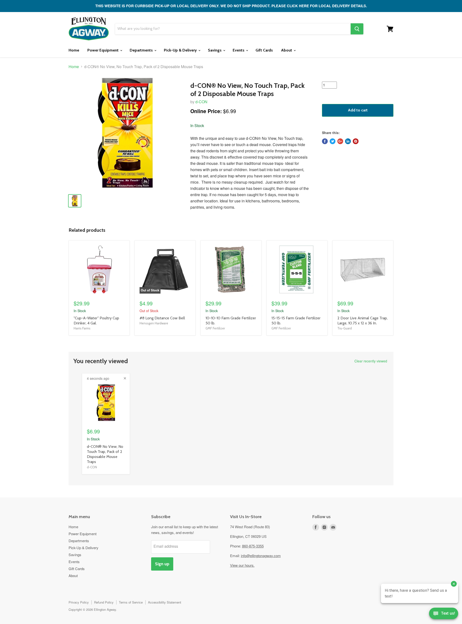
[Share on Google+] (340, 141)
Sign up (162, 563)
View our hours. (242, 565)
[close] (124, 378)
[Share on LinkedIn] (348, 141)
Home (74, 50)
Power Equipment (103, 50)
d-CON (201, 101)
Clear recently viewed (370, 361)
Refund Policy (104, 602)
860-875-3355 (253, 545)
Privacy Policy (79, 602)
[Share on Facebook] (325, 141)
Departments (142, 50)
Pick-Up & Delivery (181, 50)
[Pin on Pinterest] (356, 141)
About (287, 50)
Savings (215, 50)
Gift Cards (264, 50)
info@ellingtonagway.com (261, 555)
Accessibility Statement (164, 602)
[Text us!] (443, 614)
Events (239, 50)
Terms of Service (131, 602)
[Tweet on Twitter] (332, 141)
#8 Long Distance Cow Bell (162, 318)
